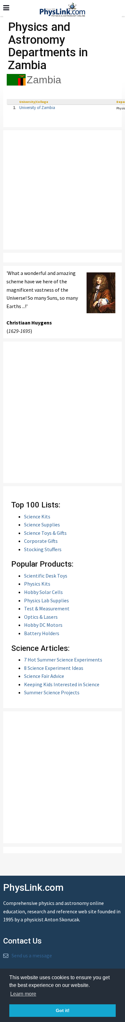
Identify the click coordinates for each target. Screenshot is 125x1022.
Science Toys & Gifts (45, 533)
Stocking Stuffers (43, 549)
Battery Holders (41, 633)
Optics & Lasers (41, 617)
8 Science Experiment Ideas (53, 668)
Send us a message (32, 955)
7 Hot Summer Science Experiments (63, 659)
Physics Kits (37, 583)
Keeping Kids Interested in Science (61, 684)
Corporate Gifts (41, 541)
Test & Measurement (47, 608)
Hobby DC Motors (43, 625)
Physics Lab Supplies (46, 600)
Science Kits (37, 516)
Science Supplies (42, 524)
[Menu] (6, 7)
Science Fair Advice (44, 676)
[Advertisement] (62, 190)
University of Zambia (37, 107)
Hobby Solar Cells (43, 592)
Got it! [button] (63, 1010)
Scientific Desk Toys (45, 575)
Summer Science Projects (51, 692)
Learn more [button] (23, 994)
